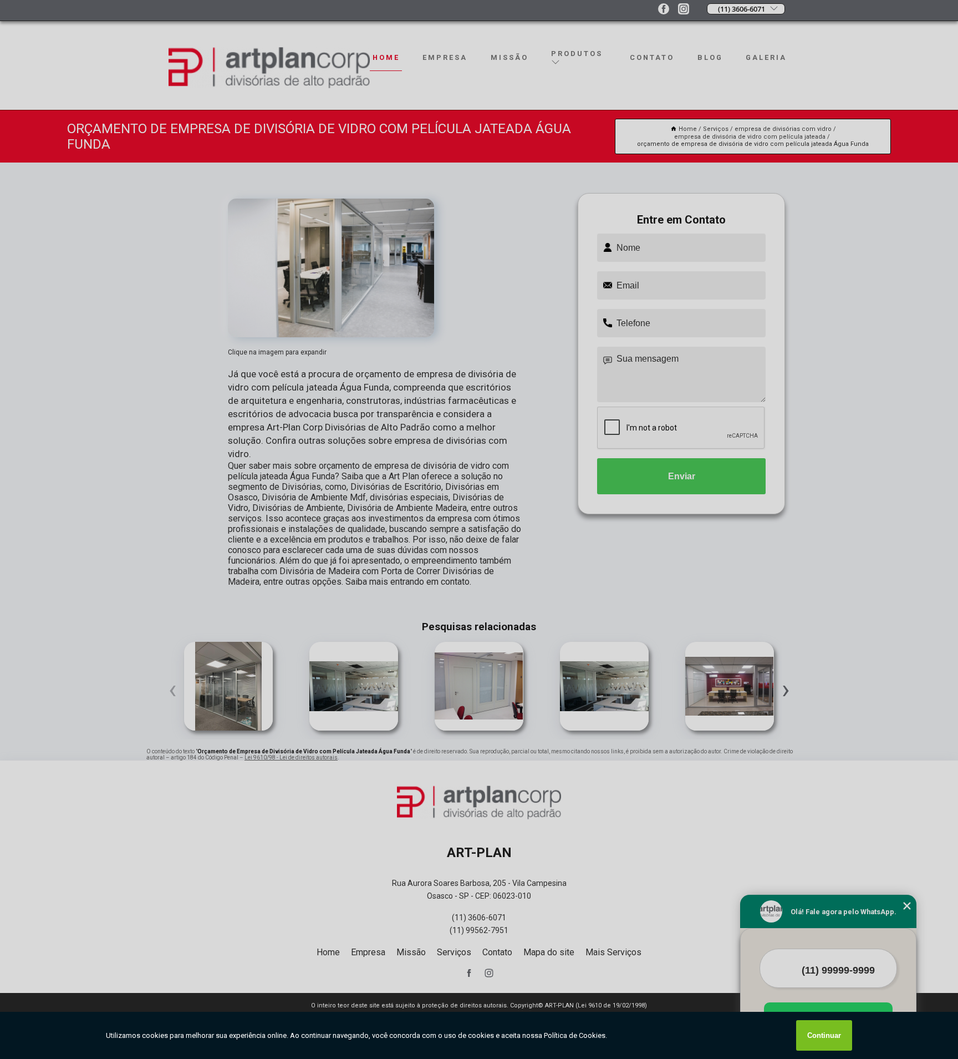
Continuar (824, 1035)
